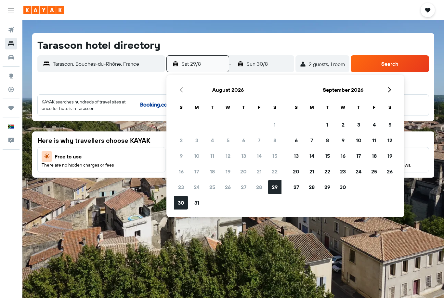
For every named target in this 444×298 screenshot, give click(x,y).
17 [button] (196, 171)
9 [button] (181, 156)
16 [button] (181, 171)
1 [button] (275, 124)
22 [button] (275, 171)
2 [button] (181, 140)
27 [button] (243, 187)
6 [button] (243, 140)
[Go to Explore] (11, 75)
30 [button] (181, 202)
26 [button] (228, 187)
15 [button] (274, 156)
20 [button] (243, 171)
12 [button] (228, 156)
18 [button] (212, 171)
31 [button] (196, 202)
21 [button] (259, 171)
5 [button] (228, 140)
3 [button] (196, 140)
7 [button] (259, 140)
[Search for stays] (11, 43)
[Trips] (11, 108)
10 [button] (197, 156)
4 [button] (212, 140)
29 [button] (275, 187)
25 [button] (212, 187)
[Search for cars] (11, 57)
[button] (11, 10)
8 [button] (274, 140)
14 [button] (259, 156)
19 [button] (228, 171)
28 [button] (259, 187)
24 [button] (197, 187)
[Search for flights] (11, 29)
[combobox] (107, 63)
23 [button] (181, 187)
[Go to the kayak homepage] (43, 10)
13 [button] (243, 156)
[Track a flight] (11, 89)
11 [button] (212, 156)
